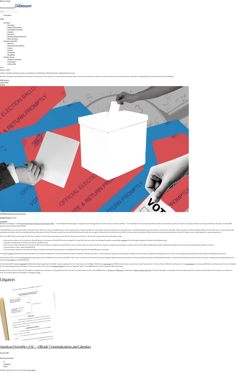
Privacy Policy (31, 370)
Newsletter (11, 55)
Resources (10, 34)
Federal (2, 85)
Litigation (10, 32)
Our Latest (10, 25)
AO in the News (12, 39)
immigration (11, 62)
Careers (10, 48)
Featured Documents (14, 27)
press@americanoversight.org (16, 214)
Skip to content (5, 1)
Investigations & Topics (15, 29)
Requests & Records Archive (16, 36)
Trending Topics (9, 57)
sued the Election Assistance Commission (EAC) (38, 224)
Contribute (7, 15)
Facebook (7, 364)
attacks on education (14, 59)
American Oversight (10, 41)
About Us (10, 43)
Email (5, 366)
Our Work (7, 23)
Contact (10, 50)
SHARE (2, 222)
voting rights (11, 64)
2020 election (4, 80)
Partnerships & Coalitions (15, 46)
